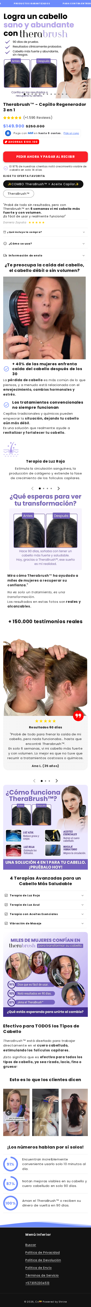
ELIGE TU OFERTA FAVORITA (24, 176)
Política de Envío (38, 1268)
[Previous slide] (32, 488)
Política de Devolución (43, 1260)
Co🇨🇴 (38, 1301)
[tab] (40, 488)
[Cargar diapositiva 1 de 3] (24, 94)
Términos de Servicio (42, 1275)
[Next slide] (58, 488)
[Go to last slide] (8, 1112)
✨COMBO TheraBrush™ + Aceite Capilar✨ (43, 184)
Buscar (30, 1245)
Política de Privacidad (42, 1252)
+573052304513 (37, 1283)
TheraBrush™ (19, 194)
